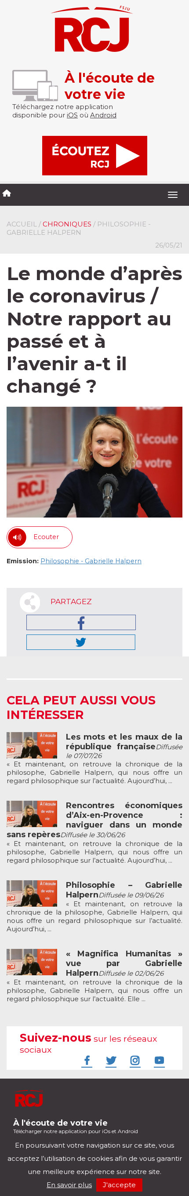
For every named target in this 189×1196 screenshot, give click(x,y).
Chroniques (67, 224)
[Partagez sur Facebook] (81, 622)
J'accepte (119, 1185)
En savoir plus (69, 1185)
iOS (72, 115)
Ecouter (46, 537)
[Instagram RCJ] (134, 1060)
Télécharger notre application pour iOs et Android (75, 1126)
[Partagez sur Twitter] (80, 642)
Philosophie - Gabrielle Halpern (91, 561)
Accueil (22, 224)
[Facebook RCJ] (85, 1060)
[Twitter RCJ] (109, 1060)
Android (103, 115)
